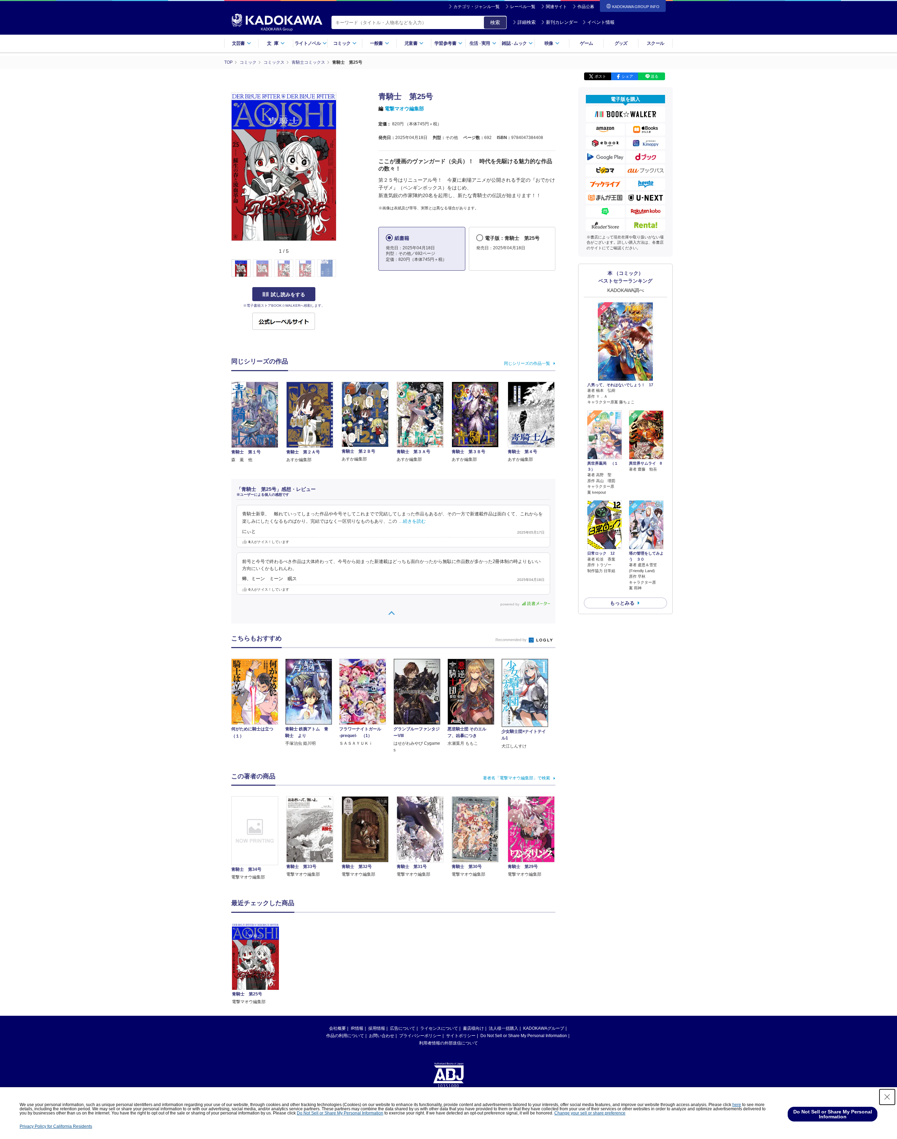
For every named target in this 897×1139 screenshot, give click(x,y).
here (736, 1105)
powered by (510, 604)
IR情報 (357, 1028)
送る (654, 76)
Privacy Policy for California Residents (56, 1126)
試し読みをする (288, 294)
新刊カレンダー (562, 22)
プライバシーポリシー (420, 1035)
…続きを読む (412, 521)
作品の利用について (345, 1035)
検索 (495, 22)
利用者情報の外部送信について (448, 1043)
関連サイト (556, 6)
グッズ (621, 43)
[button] (340, 268)
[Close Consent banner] (887, 1097)
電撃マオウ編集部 (404, 108)
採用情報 (376, 1028)
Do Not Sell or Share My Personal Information (523, 1036)
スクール (655, 43)
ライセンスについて (439, 1028)
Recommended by (511, 640)
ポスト (600, 76)
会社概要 (337, 1028)
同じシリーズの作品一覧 (527, 363)
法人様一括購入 (503, 1028)
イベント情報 (601, 22)
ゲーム (586, 43)
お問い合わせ (381, 1035)
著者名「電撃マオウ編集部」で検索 (516, 778)
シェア (627, 76)
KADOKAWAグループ (543, 1028)
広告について (402, 1028)
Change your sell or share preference (589, 1113)
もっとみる (622, 603)
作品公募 (585, 6)
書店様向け (473, 1028)
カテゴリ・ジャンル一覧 (476, 6)
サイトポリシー (460, 1035)
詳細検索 (527, 22)
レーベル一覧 (522, 6)
